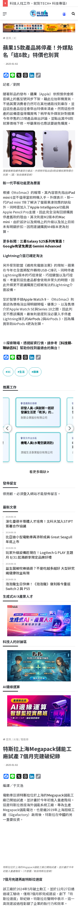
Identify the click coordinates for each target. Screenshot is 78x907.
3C (14, 38)
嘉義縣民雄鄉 (30, 403)
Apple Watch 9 (34, 299)
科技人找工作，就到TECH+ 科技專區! (38, 3)
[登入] (64, 15)
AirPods (34, 318)
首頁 (8, 38)
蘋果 (33, 93)
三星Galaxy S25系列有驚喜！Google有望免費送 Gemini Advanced (34, 243)
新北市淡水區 (30, 438)
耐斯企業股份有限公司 (34, 417)
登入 (26, 493)
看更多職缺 (38, 471)
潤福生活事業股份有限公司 (37, 452)
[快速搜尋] (73, 15)
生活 (22, 372)
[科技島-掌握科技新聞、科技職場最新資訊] (39, 13)
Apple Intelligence (44, 207)
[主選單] (5, 15)
